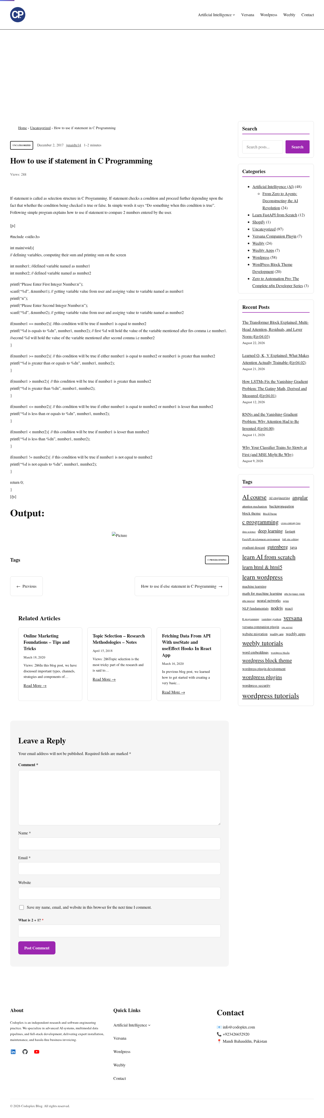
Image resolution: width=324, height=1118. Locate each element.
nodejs (277, 608)
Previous (29, 586)
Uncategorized (40, 127)
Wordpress (260, 257)
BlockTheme (270, 513)
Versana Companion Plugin (274, 236)
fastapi (290, 531)
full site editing (290, 539)
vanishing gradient (271, 619)
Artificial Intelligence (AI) (273, 186)
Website (24, 882)
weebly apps (296, 633)
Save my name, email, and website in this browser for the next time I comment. (89, 907)
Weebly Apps (263, 250)
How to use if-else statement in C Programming (178, 586)
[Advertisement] (162, 71)
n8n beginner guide (294, 594)
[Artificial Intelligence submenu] (234, 14)
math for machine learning (262, 593)
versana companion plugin (260, 627)
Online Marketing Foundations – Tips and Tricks (47, 642)
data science (249, 531)
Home (22, 127)
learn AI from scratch (268, 557)
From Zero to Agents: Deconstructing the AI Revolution (280, 200)
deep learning (270, 531)
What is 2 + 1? (31, 920)
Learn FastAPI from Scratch (274, 214)
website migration (255, 634)
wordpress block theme (267, 660)
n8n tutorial (248, 601)
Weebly (258, 243)
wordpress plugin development (264, 669)
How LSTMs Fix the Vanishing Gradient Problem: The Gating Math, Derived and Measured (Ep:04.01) (275, 388)
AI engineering (279, 498)
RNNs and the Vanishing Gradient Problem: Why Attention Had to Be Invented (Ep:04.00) (270, 421)
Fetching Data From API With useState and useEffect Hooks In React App (186, 645)
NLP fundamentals (255, 608)
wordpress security (256, 685)
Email (24, 857)
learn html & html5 (262, 567)
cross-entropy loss (290, 523)
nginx (286, 601)
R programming (250, 619)
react (289, 608)
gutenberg (277, 546)
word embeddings (255, 652)
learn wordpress (262, 577)
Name (24, 832)
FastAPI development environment (261, 539)
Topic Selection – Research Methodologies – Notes (119, 638)
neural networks (269, 600)
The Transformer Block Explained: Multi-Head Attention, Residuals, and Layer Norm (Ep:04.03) (275, 329)
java (293, 547)
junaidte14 (73, 145)
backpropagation (281, 506)
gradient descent (253, 547)
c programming (217, 559)
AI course (254, 497)
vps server (287, 627)
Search (297, 147)
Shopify (258, 221)
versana (293, 617)
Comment (28, 764)
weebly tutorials (262, 642)
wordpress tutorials (270, 695)
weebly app (277, 634)
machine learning (254, 586)
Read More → (35, 685)
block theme (251, 513)
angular (300, 497)
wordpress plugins (262, 676)
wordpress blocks (280, 652)
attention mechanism (254, 506)
